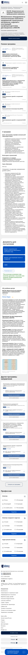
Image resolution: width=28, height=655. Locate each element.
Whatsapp (13, 642)
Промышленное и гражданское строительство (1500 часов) (10, 405)
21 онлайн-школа (8, 507)
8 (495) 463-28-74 (7, 574)
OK (23, 652)
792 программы (20, 507)
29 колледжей (7, 503)
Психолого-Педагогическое (7, 598)
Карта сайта (4, 616)
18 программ (19, 521)
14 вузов (6, 521)
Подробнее (14, 511)
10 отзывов (8, 448)
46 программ (19, 503)
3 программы (19, 525)
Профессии (4, 629)
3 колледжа (7, 525)
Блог (2, 627)
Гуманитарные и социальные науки (9, 592)
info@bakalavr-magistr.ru (7, 578)
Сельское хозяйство (6, 600)
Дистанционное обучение (6, 7)
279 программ (19, 529)
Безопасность (4, 590)
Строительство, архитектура (7, 8)
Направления (4, 588)
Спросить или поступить (14, 38)
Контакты (3, 625)
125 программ (19, 500)
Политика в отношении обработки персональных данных (11, 647)
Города (2, 620)
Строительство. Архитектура (8, 604)
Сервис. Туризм (5, 602)
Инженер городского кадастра (11, 518)
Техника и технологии (6, 608)
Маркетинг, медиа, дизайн (7, 596)
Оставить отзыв (14, 632)
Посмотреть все (8, 270)
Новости (3, 622)
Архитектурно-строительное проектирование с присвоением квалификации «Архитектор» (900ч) (14, 385)
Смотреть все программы (14, 484)
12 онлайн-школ (8, 529)
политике (15, 653)
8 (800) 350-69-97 (7, 573)
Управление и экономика (7, 612)
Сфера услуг (4, 606)
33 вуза (6, 500)
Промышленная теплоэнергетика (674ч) (12, 464)
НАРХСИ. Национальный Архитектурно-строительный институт (13, 391)
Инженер (4, 496)
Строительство (17, 8)
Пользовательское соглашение (7, 648)
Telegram (13, 639)
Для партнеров (4, 624)
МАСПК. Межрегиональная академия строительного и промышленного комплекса (16, 12)
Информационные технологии (8, 594)
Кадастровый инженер (8, 539)
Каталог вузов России (6, 618)
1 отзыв (8, 407)
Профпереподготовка (17, 7)
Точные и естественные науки (8, 610)
